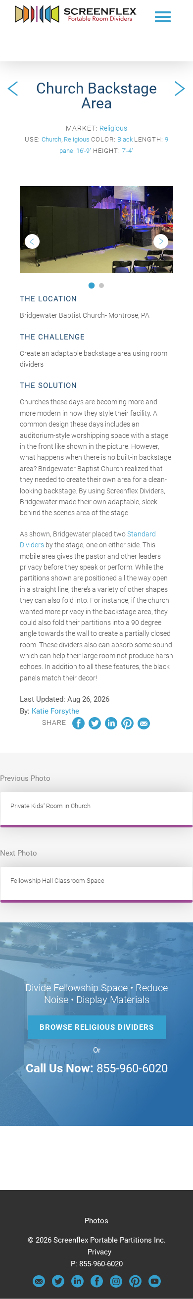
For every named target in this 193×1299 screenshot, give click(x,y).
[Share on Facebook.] (78, 726)
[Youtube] (154, 1285)
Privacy (99, 1252)
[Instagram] (116, 1285)
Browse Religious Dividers (97, 1027)
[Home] (76, 20)
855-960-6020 (132, 1068)
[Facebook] (97, 1285)
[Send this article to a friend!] (144, 726)
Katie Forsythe (55, 711)
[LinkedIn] (77, 1285)
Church (51, 139)
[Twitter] (58, 1285)
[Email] (39, 1285)
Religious (113, 128)
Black (125, 139)
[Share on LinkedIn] (111, 726)
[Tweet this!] (95, 726)
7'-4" (128, 150)
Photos (96, 1220)
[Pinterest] (135, 1285)
